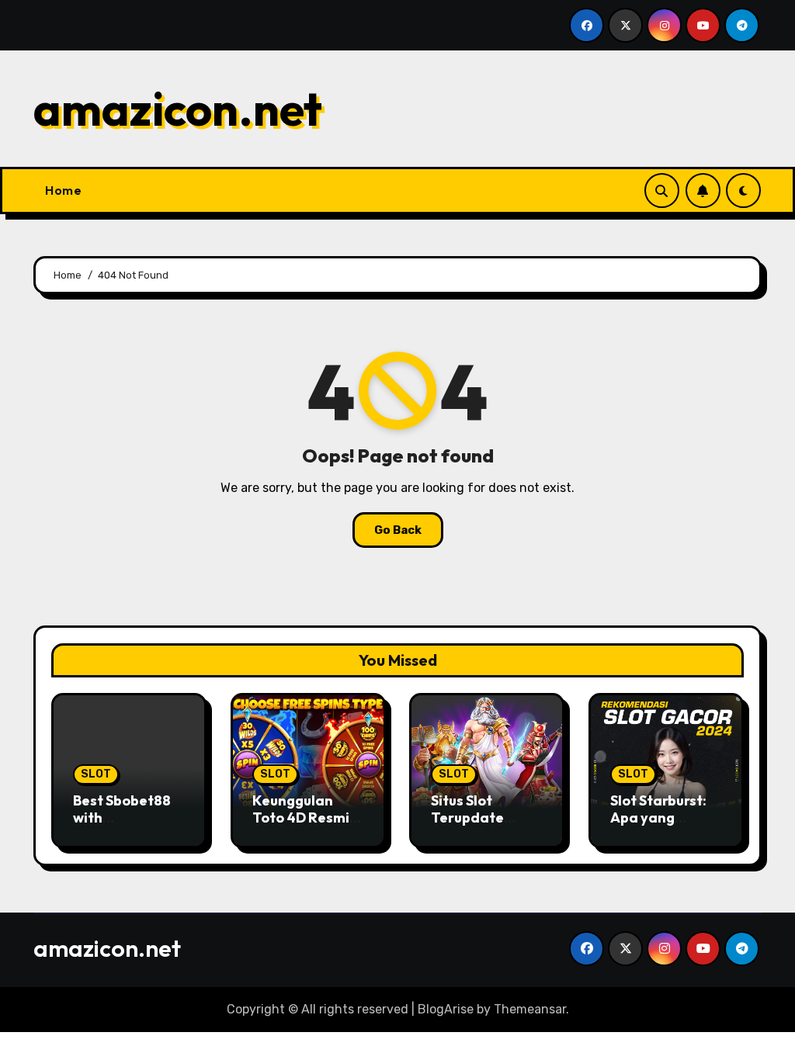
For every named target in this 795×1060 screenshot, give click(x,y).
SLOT (96, 774)
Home (63, 190)
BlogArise (446, 1009)
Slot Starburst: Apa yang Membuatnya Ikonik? (658, 826)
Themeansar (530, 1009)
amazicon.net (177, 108)
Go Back (398, 530)
